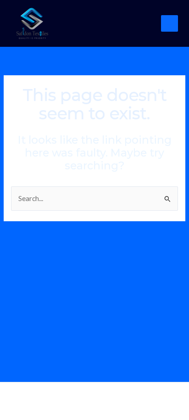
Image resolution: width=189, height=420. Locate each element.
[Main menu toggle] (169, 23)
